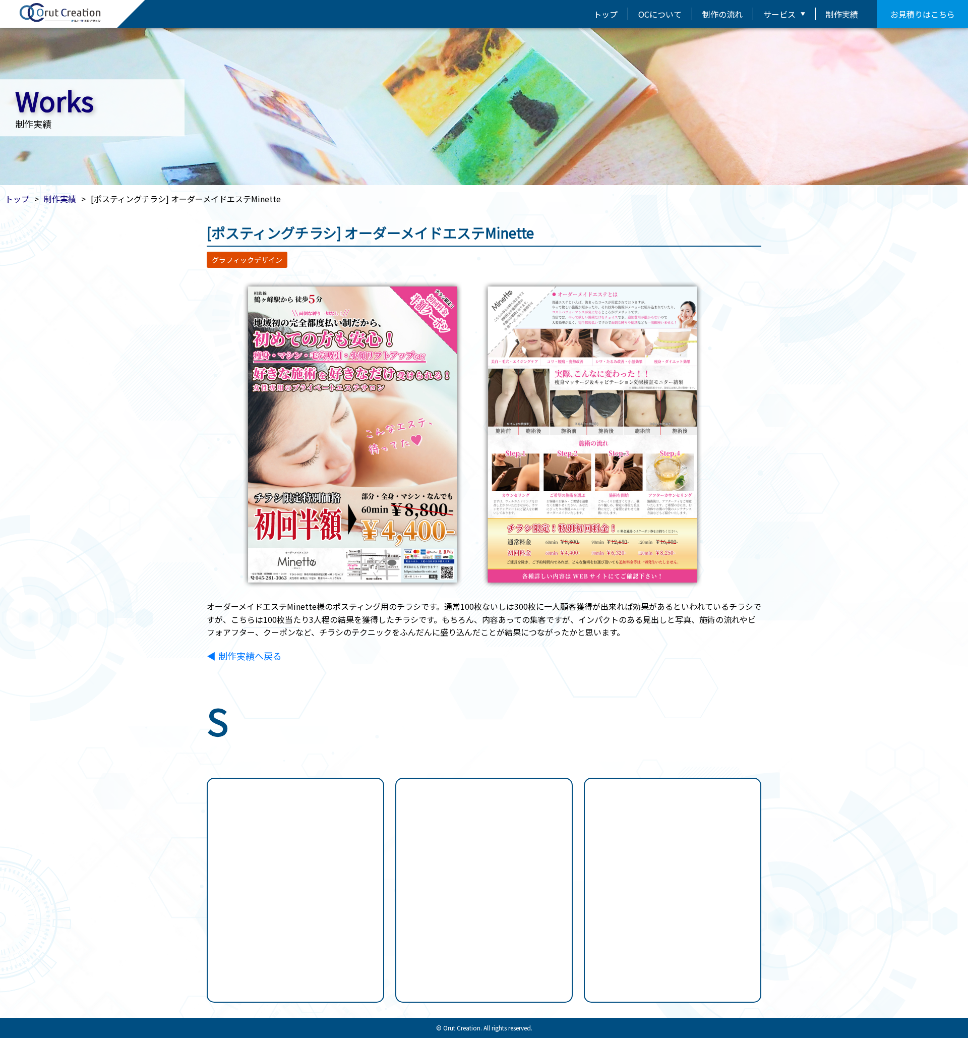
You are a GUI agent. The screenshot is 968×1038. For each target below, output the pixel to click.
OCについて (660, 14)
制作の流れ (722, 14)
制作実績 (842, 14)
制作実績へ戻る (250, 655)
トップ (605, 14)
